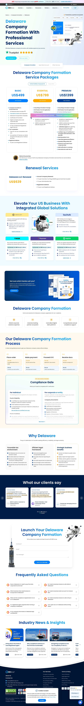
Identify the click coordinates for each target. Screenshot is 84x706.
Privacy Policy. (52, 697)
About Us (8, 675)
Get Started (10, 58)
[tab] (37, 84)
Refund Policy (65, 678)
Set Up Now (66, 8)
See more (41, 421)
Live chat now (75, 696)
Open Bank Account (44, 65)
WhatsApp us (74, 693)
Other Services (56, 65)
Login (75, 8)
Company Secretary (47, 682)
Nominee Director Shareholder (50, 678)
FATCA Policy (64, 684)
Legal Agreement (65, 676)
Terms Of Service (65, 674)
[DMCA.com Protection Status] (11, 691)
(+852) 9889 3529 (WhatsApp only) (15, 682)
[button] (10, 4)
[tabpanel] (42, 120)
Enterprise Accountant (48, 687)
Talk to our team (23, 58)
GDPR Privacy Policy (66, 680)
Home (7, 15)
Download (14, 290)
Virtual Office (46, 684)
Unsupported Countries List (68, 682)
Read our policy (23, 159)
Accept (42, 700)
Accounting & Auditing (48, 680)
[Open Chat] (80, 702)
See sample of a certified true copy (20, 410)
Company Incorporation (48, 674)
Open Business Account (48, 676)
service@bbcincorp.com (12, 680)
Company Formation (16, 15)
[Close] (82, 686)
